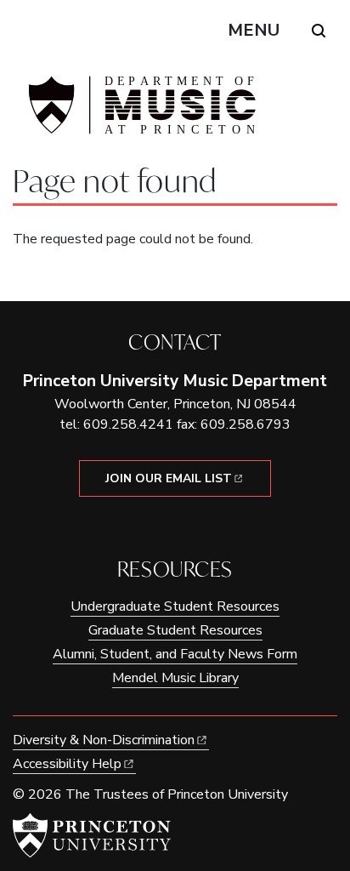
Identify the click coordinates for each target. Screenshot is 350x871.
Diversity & (104, 740)
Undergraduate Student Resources (175, 606)
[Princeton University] (92, 835)
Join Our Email (168, 478)
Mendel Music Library (175, 678)
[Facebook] (163, 525)
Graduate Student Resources (175, 630)
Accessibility (67, 763)
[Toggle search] (318, 30)
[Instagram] (187, 525)
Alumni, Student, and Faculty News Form (175, 654)
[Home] (140, 111)
